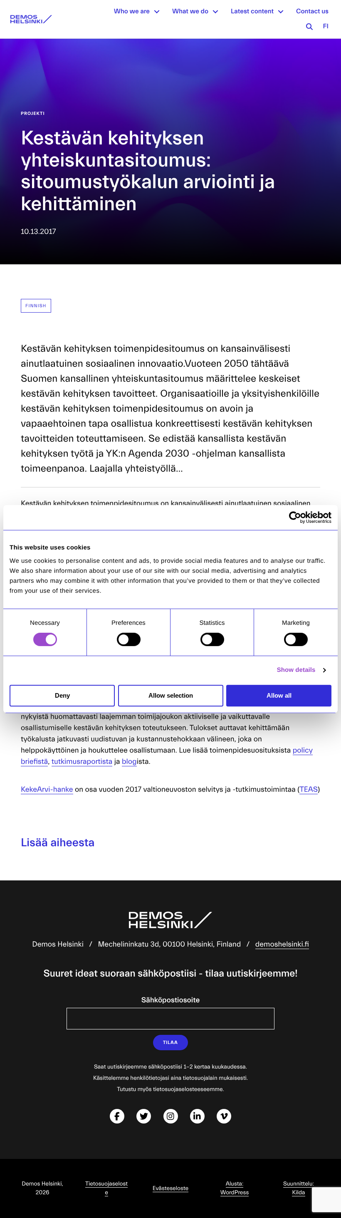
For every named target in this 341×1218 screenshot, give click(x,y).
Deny (62, 695)
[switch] (129, 639)
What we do (190, 11)
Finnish (36, 305)
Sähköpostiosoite (170, 1000)
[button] (157, 11)
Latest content (252, 11)
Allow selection (170, 695)
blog (129, 761)
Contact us (312, 11)
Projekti (33, 113)
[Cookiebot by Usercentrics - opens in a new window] (295, 517)
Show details (296, 670)
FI (326, 26)
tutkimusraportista (82, 761)
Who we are (132, 11)
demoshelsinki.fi (282, 944)
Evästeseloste (170, 1188)
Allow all (279, 695)
